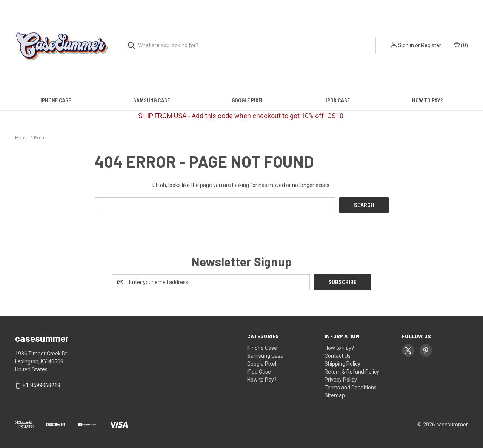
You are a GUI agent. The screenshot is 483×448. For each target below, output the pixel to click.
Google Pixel (248, 100)
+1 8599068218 (41, 385)
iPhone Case (55, 100)
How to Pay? (427, 100)
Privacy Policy (341, 380)
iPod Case (338, 100)
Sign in (406, 45)
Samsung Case (151, 100)
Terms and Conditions (351, 388)
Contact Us (338, 356)
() (464, 45)
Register (431, 45)
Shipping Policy (342, 364)
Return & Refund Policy (352, 372)
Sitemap (335, 395)
